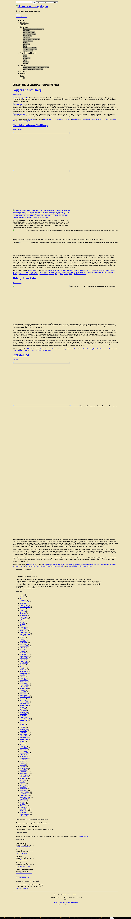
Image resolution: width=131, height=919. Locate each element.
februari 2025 (24, 615)
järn (32, 272)
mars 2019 (23, 678)
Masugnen (26, 44)
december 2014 (24, 732)
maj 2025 (22, 610)
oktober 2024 (24, 617)
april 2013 (23, 765)
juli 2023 (22, 636)
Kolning (25, 42)
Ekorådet (83, 270)
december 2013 (24, 751)
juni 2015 (22, 724)
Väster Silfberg (34, 274)
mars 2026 (23, 600)
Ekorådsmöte (91, 270)
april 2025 (23, 612)
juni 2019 (22, 675)
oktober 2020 (24, 661)
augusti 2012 (24, 778)
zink (56, 274)
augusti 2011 (24, 799)
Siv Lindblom (85, 119)
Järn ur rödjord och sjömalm (31, 39)
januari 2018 (23, 693)
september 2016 (25, 703)
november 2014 (24, 734)
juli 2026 (22, 595)
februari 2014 (24, 748)
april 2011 (23, 805)
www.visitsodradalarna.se (24, 873)
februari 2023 (24, 642)
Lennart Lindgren (74, 272)
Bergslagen (24, 27)
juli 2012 (22, 780)
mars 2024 (23, 627)
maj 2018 (22, 690)
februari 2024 (24, 629)
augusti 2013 (24, 758)
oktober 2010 (24, 816)
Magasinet (24, 71)
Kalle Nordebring (39, 272)
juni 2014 (22, 741)
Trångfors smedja (24, 274)
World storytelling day (57, 566)
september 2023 (25, 634)
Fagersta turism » (21, 860)
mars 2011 (23, 807)
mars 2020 (23, 668)
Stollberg (92, 119)
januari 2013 (23, 770)
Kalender (23, 73)
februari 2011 (24, 809)
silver (100, 272)
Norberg (90, 349)
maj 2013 (22, 763)
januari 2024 (23, 630)
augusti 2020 (24, 663)
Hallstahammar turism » (23, 846)
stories (15, 566)
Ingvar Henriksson (72, 349)
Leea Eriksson (76, 119)
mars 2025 (23, 613)
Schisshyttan (94, 272)
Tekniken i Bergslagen (30, 49)
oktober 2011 (24, 795)
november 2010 (24, 814)
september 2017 (25, 697)
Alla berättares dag (49, 564)
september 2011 (25, 797)
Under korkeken (69, 905)
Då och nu (26, 61)
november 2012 (24, 773)
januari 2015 (23, 731)
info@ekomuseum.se (72, 902)
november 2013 (24, 753)
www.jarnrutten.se (84, 836)
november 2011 (24, 793)
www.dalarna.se (21, 876)
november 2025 (24, 603)
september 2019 (25, 671)
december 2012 (24, 771)
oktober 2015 (24, 717)
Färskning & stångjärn (30, 47)
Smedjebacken (101, 349)
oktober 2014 (24, 736)
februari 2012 (24, 788)
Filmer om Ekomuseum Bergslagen (33, 29)
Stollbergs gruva (112, 349)
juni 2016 (22, 707)
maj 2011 (22, 804)
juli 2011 (22, 800)
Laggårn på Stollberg (27, 90)
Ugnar (25, 60)
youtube (75, 894)
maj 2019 (22, 676)
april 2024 (23, 625)
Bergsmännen (27, 35)
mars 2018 (23, 692)
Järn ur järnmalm (28, 41)
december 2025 (24, 602)
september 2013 (25, 756)
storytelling (20, 566)
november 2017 (24, 695)
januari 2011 (23, 810)
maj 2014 (22, 743)
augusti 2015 (24, 720)
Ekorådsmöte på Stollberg (30, 125)
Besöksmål (24, 22)
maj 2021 (22, 659)
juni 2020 (22, 664)
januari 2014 (23, 749)
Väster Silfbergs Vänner (102, 119)
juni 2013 (22, 761)
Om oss (23, 65)
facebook (65, 894)
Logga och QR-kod (22, 888)
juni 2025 (22, 608)
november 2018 (24, 685)
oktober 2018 (24, 686)
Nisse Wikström (85, 272)
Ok (111, 918)
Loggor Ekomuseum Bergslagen (33, 69)
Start (22, 20)
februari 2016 (24, 712)
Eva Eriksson (53, 349)
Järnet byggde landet (29, 34)
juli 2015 (22, 722)
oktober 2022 (24, 647)
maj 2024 (22, 624)
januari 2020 (23, 669)
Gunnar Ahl (26, 272)
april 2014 (23, 744)
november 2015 (24, 715)
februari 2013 (24, 768)
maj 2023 (22, 639)
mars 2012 (23, 787)
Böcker (23, 25)
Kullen (59, 272)
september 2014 (25, 737)
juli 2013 (22, 759)
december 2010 (24, 812)
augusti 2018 (24, 688)
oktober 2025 (24, 605)
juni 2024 (22, 622)
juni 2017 (22, 698)
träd (33, 566)
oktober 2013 (24, 754)
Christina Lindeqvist (24, 120)
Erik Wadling (67, 119)
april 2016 (23, 709)
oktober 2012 (24, 775)
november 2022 (24, 646)
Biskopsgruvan (72, 270)
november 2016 (24, 702)
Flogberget (98, 270)
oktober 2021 (24, 658)
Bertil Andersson (62, 270)
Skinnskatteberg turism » (23, 866)
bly (79, 270)
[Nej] (113, 918)
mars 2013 (23, 766)
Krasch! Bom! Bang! (28, 53)
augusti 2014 (24, 739)
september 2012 (25, 776)
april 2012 (23, 785)
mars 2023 (23, 641)
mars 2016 (23, 710)
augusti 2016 (24, 705)
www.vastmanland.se (22, 877)
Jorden (25, 55)
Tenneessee (28, 566)
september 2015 (25, 719)
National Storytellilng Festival (84, 564)
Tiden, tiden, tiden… (26, 278)
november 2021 (24, 656)
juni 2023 (22, 637)
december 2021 (24, 654)
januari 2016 (23, 714)
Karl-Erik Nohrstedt (51, 272)
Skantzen (112, 272)
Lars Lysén (65, 272)
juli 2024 (22, 620)
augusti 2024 (24, 619)
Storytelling (21, 355)
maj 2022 (22, 651)
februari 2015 (24, 729)
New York (96, 564)
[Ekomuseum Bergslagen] (65, 6)
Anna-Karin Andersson (50, 270)
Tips (33, 119)
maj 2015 (22, 726)
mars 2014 (23, 746)
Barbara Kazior (44, 349)
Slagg (25, 46)
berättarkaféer (60, 564)
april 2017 (23, 700)
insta (69, 894)
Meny (18, 15)
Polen (95, 349)
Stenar (25, 56)
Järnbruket (26, 37)
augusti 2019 (24, 673)
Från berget (26, 58)
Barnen (25, 63)
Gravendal (16, 272)
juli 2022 (22, 649)
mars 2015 (23, 727)
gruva (21, 272)
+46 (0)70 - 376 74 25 (59, 902)
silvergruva (105, 272)
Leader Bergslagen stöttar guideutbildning (36, 67)
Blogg (22, 78)
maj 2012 (22, 783)
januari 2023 (23, 644)
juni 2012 (22, 782)
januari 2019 (23, 681)
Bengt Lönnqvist (48, 119)
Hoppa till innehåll (21, 17)
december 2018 (24, 683)
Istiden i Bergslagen (29, 32)
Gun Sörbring (62, 349)
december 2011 (24, 792)
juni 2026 (22, 596)
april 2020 (23, 666)
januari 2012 (23, 790)
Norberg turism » (21, 853)
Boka (22, 75)
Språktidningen (104, 564)
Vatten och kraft (28, 51)
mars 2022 (23, 652)
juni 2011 (22, 802)
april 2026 (23, 598)
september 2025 (25, 607)
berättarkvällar (58, 119)
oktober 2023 (24, 632)
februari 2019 (24, 680)
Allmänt (29, 119)
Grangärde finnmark (109, 270)
